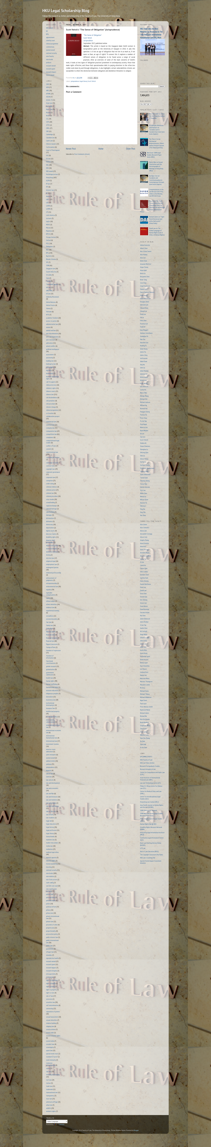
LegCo (48, 221)
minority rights (50, 861)
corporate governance (53, 472)
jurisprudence (75, 81)
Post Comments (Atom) (82, 154)
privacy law (49, 913)
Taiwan (48, 281)
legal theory (83, 81)
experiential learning (52, 610)
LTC (47, 212)
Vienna (48, 308)
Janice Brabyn (144, 622)
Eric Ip (142, 317)
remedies (49, 955)
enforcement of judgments (51, 579)
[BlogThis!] (91, 78)
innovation (49, 697)
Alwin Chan (143, 261)
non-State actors (51, 879)
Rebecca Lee (144, 427)
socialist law (50, 1044)
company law (50, 428)
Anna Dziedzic (144, 543)
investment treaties (52, 744)
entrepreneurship (51, 583)
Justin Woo (143, 650)
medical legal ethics (52, 852)
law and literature (51, 797)
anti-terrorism (50, 340)
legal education (51, 824)
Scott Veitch (87, 38)
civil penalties (50, 401)
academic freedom (52, 318)
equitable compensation (50, 594)
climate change (51, 407)
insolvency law (50, 700)
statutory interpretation (50, 1064)
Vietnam (49, 311)
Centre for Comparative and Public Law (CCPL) (152, 773)
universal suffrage (52, 1102)
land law (49, 777)
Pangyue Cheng (145, 412)
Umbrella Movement (52, 297)
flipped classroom (51, 644)
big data (48, 370)
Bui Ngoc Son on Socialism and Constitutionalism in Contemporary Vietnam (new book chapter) (156, 180)
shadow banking (51, 1023)
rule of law (49, 996)
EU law (48, 158)
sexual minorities (51, 1020)
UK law (48, 287)
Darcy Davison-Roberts (147, 292)
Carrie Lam (49, 141)
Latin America (50, 215)
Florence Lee (144, 324)
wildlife (48, 1108)
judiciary (48, 764)
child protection (51, 385)
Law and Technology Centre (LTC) (150, 783)
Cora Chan (143, 283)
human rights (50, 681)
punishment (50, 949)
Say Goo (142, 437)
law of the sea (50, 811)
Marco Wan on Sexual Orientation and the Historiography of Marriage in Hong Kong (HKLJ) (156, 166)
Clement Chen (144, 575)
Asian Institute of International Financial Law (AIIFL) (150, 779)
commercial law (51, 421)
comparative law (51, 431)
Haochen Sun (144, 342)
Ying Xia (142, 509)
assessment (50, 354)
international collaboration (50, 721)
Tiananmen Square (52, 284)
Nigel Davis (143, 700)
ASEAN (48, 97)
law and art (49, 780)
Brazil (48, 115)
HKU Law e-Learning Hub (147, 858)
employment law (51, 564)
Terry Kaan (143, 729)
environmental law (52, 586)
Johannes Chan (144, 637)
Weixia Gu (143, 496)
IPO (47, 187)
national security (51, 53)
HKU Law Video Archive (147, 763)
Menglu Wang (144, 396)
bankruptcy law (51, 364)
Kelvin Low (143, 380)
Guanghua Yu (144, 336)
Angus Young (144, 267)
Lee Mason (143, 669)
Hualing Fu (143, 345)
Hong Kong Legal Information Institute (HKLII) (152, 833)
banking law (50, 361)
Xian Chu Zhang (145, 738)
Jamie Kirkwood (145, 619)
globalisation (50, 669)
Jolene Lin (143, 644)
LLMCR (48, 206)
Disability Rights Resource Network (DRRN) (151, 828)
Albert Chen (143, 248)
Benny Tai (143, 559)
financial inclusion (51, 638)
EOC (47, 155)
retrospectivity (50, 974)
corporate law (50, 477)
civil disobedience (51, 397)
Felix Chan (143, 320)
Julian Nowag (144, 371)
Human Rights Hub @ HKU (148, 824)
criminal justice (51, 490)
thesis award (50, 75)
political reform (51, 907)
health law (49, 678)
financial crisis (50, 635)
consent (48, 449)
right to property (51, 990)
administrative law (52, 324)
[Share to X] (93, 78)
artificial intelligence (52, 349)
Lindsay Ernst (144, 672)
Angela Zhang (144, 540)
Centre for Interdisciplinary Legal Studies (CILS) (150, 797)
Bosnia (48, 112)
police (48, 904)
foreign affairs (50, 647)
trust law (49, 1099)
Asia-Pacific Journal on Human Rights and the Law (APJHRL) (151, 806)
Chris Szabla (144, 571)
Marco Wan (143, 393)
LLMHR (48, 209)
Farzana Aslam (144, 612)
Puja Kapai (143, 424)
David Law (143, 590)
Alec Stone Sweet (145, 251)
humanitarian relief (52, 687)
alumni (48, 327)
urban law (49, 1105)
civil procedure (50, 404)
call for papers (50, 382)
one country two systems (51, 890)
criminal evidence (51, 487)
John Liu (142, 368)
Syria (47, 278)
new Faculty (50, 56)
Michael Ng (143, 405)
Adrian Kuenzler (145, 245)
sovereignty (50, 1047)
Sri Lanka (49, 275)
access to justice (51, 321)
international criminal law (53, 726)
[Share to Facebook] (95, 78)
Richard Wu (143, 716)
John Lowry (143, 641)
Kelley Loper (144, 663)
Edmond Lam (144, 305)
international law (51, 741)
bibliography (50, 367)
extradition (49, 616)
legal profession (51, 830)
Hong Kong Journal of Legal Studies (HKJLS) (151, 820)
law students (50, 818)
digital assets (50, 531)
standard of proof (52, 1057)
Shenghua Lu (144, 449)
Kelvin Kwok (144, 377)
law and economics (52, 788)
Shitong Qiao (144, 452)
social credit (50, 1032)
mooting (49, 867)
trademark (49, 1089)
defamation (50, 518)
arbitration (49, 343)
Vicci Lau (143, 490)
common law (50, 425)
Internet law (50, 190)
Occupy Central (51, 237)
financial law (50, 641)
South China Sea (51, 272)
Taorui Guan (144, 478)
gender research (51, 666)
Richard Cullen (144, 713)
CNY (47, 131)
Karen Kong (143, 653)
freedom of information (50, 657)
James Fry (143, 352)
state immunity (51, 1060)
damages (49, 515)
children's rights (51, 388)
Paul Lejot (143, 703)
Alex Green (143, 524)
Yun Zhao (143, 515)
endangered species (52, 567)
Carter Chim (143, 568)
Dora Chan (143, 593)
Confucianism (50, 147)
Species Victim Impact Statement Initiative (150, 862)
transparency (50, 1095)
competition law (51, 434)
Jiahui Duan (143, 361)
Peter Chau (143, 418)
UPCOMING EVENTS (146, 756)
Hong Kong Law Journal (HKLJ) (149, 802)
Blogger (136, 1130)
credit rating (50, 483)
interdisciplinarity (51, 717)
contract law (50, 466)
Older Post (130, 148)
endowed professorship (53, 573)
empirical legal (50, 561)
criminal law (50, 493)
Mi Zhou (142, 688)
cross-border (50, 499)
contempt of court (52, 463)
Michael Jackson (145, 402)
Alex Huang (143, 254)
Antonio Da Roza (145, 556)
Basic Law (49, 109)
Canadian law (50, 137)
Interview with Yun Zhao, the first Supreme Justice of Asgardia (157, 116)
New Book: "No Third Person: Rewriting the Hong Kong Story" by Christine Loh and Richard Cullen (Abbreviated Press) (152, 206)
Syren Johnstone (145, 474)
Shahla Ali (143, 443)
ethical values (50, 601)
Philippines (49, 246)
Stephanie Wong (145, 725)
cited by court (50, 40)
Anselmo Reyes (145, 553)
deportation (50, 528)
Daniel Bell (143, 289)
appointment (50, 37)
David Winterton (145, 298)
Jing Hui (142, 364)
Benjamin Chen (144, 276)
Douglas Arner (144, 302)
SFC (47, 262)
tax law (48, 1071)
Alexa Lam (143, 531)
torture (48, 1083)
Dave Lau (143, 587)
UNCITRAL (49, 290)
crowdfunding (50, 502)
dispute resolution (52, 545)
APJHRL (48, 94)
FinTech (48, 162)
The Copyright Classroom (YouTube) (151, 855)
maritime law (50, 840)
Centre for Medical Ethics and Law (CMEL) (150, 792)
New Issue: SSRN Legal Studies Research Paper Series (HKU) (154, 155)
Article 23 (49, 100)
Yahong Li (143, 506)
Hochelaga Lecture (52, 174)
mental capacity (51, 857)
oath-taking (50, 882)
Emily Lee (143, 314)
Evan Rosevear (144, 609)
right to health (50, 983)
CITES (48, 125)
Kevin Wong (143, 383)
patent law (49, 894)
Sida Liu (142, 456)
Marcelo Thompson (146, 681)
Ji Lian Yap (143, 625)
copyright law (50, 469)
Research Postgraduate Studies (150, 766)
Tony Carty (143, 732)
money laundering (51, 864)
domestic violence (52, 552)
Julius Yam (143, 647)
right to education (52, 980)
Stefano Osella (145, 465)
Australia (49, 106)
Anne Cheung (144, 549)
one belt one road (51, 886)
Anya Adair (143, 270)
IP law (48, 184)
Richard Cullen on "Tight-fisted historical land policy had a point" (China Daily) (157, 220)
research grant (50, 69)
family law (49, 625)
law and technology (52, 806)
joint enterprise (51, 755)
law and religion (51, 803)
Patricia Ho (143, 415)
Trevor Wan (143, 484)
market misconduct (52, 843)
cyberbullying (50, 512)
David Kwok (143, 295)
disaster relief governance (50, 541)
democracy (49, 524)
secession (49, 999)
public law (49, 945)
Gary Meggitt (144, 330)
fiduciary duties (51, 631)
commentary (50, 47)
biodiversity (49, 373)
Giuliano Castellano (146, 333)
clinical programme (52, 44)
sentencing (49, 1008)
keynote (48, 770)
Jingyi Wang (143, 634)
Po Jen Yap (143, 421)
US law (48, 294)
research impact (51, 72)
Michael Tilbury (145, 694)
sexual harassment (52, 1017)
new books (49, 59)
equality (48, 589)
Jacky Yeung (143, 349)
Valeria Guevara (145, 487)
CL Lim (142, 562)
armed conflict (50, 346)
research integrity (51, 971)
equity (48, 598)
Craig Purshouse (145, 286)
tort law (48, 1080)
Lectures (48, 218)
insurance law (50, 708)
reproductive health (52, 958)
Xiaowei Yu (143, 503)
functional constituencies (50, 662)
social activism (50, 1029)
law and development (53, 783)
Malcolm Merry (144, 678)
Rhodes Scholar (51, 259)
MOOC (48, 224)
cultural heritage (51, 509)
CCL (47, 119)
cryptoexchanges (51, 506)
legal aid (49, 821)
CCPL (47, 122)
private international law (52, 917)
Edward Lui (143, 311)
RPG (47, 34)
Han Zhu (142, 339)
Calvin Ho (143, 565)
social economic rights (53, 1036)
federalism (49, 628)
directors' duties (51, 534)
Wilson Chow (144, 499)
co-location (50, 413)
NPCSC (48, 234)
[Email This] (89, 78)
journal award (50, 50)
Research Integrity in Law (148, 769)
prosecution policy (52, 934)
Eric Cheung (143, 600)
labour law (49, 773)
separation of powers (53, 1011)
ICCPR (48, 180)
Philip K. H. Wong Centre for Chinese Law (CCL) (151, 787)
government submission (50, 673)
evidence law (50, 607)
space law (49, 1050)
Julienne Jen (143, 374)
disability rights (51, 537)
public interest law (52, 937)
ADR (47, 87)
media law (49, 846)
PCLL (47, 243)
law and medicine (51, 800)
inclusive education (52, 690)
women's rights (51, 1111)
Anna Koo (143, 546)
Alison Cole (143, 537)
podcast (48, 62)
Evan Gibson (144, 606)
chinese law (50, 394)
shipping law (50, 1026)
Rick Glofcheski (145, 719)
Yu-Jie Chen (143, 747)
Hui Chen (143, 615)
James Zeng (143, 355)
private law (49, 921)
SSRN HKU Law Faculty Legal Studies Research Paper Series (151, 814)
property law (50, 928)
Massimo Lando (145, 685)
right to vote (50, 993)
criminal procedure (52, 496)
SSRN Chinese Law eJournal (148, 810)
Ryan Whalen (144, 430)
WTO (47, 315)
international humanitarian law (51, 737)
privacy (48, 910)
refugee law (50, 952)
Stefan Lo (143, 462)
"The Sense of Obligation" (92, 35)
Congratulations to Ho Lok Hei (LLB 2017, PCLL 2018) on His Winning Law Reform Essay (156, 192)
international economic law (53, 731)
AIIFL (47, 90)
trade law (49, 1086)
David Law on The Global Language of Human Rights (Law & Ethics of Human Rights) (157, 231)
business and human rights (52, 377)
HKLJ (47, 165)
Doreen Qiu (143, 597)
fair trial (48, 622)
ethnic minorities (51, 604)
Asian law (49, 103)
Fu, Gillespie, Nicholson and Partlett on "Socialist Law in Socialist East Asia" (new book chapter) (157, 129)
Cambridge (49, 134)
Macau (48, 228)
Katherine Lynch (145, 656)
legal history (50, 827)
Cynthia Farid (144, 578)
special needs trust (52, 1054)
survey (48, 1068)
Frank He (142, 327)
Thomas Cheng (145, 481)
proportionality (51, 931)
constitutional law (52, 452)
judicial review (50, 761)
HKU (47, 168)
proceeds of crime (51, 925)
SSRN (47, 265)
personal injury (50, 900)
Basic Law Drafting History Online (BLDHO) (150, 844)
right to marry (50, 986)
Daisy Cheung (144, 581)
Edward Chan (144, 308)
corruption (49, 480)
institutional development (50, 704)
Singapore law (50, 268)
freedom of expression (53, 650)
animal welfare (51, 330)
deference (49, 521)
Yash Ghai (143, 744)
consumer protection (52, 457)
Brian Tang (143, 280)
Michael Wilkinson (145, 697)
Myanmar (49, 231)
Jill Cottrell (143, 631)
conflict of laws (51, 446)
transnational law (51, 1092)
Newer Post (71, 148)
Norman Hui (143, 408)
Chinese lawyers (51, 144)
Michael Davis (144, 691)
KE (47, 31)
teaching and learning (53, 1074)
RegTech (48, 256)
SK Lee (142, 433)
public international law (52, 941)
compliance (49, 437)
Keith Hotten (144, 659)
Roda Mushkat (144, 722)
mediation (49, 849)
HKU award (49, 28)
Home (100, 148)
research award (51, 66)
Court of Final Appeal (53, 150)
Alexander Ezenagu (146, 534)
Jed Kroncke (143, 358)
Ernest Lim (143, 603)
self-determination (52, 1005)
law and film (50, 793)
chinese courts (50, 391)
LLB (47, 202)
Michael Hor (143, 399)
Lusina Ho (143, 390)
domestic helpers (51, 548)
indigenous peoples (52, 693)
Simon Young (144, 459)
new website (50, 876)
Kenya (48, 196)
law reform (49, 814)
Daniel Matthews (145, 584)
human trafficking (51, 684)
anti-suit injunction (52, 337)
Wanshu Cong (144, 735)
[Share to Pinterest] (97, 78)
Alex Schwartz (144, 527)
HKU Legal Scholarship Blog (65, 10)
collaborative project (53, 416)
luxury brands (50, 836)
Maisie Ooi (143, 675)
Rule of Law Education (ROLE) (149, 851)
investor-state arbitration (50, 750)
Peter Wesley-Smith (146, 707)
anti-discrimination (52, 333)
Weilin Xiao (143, 493)
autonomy (49, 357)
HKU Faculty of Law (146, 760)
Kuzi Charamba (144, 666)
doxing (48, 555)
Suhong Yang (144, 471)
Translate (61, 1124)
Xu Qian (142, 741)
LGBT (47, 199)
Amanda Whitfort (145, 264)
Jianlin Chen (143, 628)
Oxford (48, 240)
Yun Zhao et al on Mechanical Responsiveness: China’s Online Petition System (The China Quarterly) (156, 143)
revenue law (50, 977)
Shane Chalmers (145, 446)
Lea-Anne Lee (144, 386)
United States (50, 305)
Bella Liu (143, 273)
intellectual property (52, 711)
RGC (47, 250)
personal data (50, 897)
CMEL (47, 128)
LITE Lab (142, 848)
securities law (50, 1002)
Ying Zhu (143, 512)
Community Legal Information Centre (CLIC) (152, 839)
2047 (47, 84)
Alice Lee (143, 258)
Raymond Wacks (145, 710)
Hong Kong (49, 177)
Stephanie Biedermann (147, 468)
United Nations (51, 302)
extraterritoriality (51, 619)
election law (50, 558)
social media (50, 1041)
